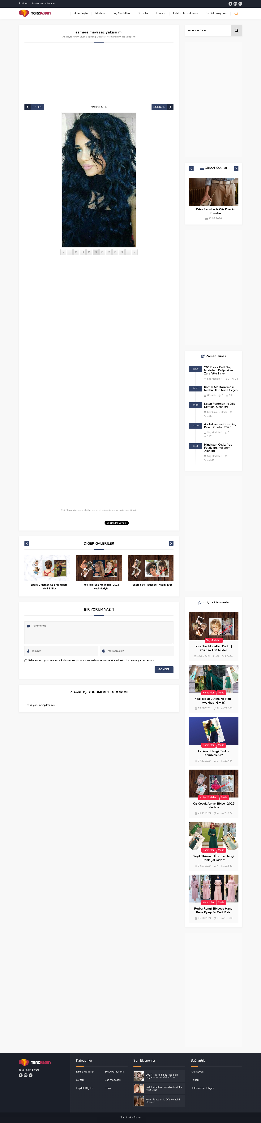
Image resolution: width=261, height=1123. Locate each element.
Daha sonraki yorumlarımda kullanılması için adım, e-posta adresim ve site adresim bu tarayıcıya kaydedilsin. (91, 660)
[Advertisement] (98, 75)
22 (109, 252)
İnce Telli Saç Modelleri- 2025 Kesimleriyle (101, 586)
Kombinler (212, 412)
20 (96, 252)
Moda (224, 412)
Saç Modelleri (214, 379)
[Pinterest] (240, 4)
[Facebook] (230, 4)
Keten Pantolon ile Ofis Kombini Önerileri (215, 211)
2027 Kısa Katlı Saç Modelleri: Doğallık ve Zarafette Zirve (218, 370)
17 (76, 252)
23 (115, 252)
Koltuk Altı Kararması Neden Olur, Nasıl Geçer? (221, 389)
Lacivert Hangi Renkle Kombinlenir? (213, 753)
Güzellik (211, 395)
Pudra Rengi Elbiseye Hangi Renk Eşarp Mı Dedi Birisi (213, 910)
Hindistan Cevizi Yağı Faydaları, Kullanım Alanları (218, 447)
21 (102, 252)
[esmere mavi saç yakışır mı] (98, 180)
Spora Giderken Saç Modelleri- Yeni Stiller (49, 586)
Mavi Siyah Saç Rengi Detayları (90, 37)
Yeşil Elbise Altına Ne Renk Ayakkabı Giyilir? (214, 700)
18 (83, 252)
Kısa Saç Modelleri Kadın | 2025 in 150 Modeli (213, 648)
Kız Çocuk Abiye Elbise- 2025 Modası (214, 805)
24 (122, 252)
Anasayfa (67, 37)
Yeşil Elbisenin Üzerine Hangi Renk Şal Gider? (213, 858)
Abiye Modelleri (208, 797)
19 (89, 252)
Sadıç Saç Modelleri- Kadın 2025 (152, 584)
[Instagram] (235, 4)
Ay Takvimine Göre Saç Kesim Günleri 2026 (220, 426)
